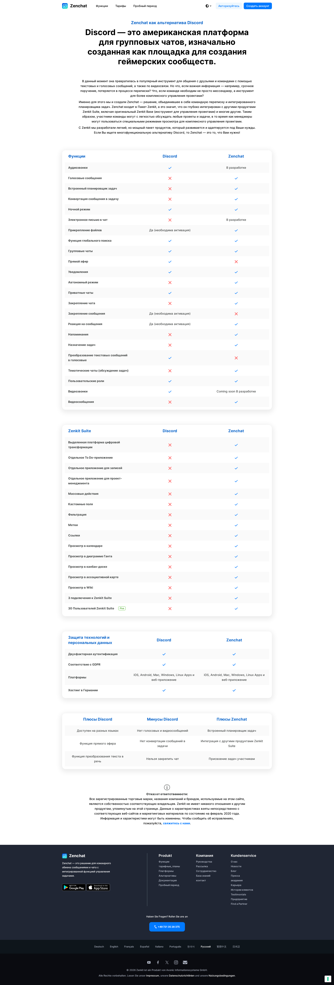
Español (144, 946)
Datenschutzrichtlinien (182, 975)
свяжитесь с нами (176, 823)
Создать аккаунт (257, 6)
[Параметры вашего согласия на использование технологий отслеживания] (328, 979)
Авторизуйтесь (228, 6)
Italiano (159, 946)
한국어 (191, 946)
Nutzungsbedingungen (222, 975)
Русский (206, 946)
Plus (122, 608)
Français (129, 946)
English (114, 946)
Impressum (152, 975)
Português (175, 946)
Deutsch (99, 946)
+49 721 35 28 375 (169, 926)
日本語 (236, 946)
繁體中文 (221, 946)
